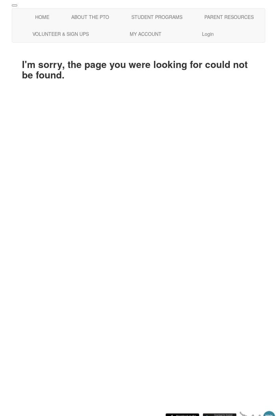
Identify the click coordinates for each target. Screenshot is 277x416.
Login (208, 33)
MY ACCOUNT (145, 33)
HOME (42, 17)
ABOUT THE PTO (90, 17)
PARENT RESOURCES (229, 17)
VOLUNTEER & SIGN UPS (60, 33)
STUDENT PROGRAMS (156, 17)
